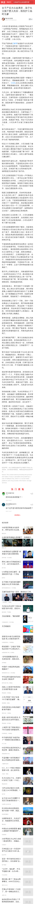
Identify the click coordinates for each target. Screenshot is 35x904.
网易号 (9, 2)
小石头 (13, 83)
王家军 (15, 43)
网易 (3, 2)
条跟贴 (17, 515)
